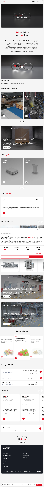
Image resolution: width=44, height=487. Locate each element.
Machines (5, 458)
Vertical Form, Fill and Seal (33, 97)
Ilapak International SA (8, 404)
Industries (33, 1)
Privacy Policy (31, 237)
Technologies (7, 455)
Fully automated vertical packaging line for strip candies (6, 341)
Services (5, 464)
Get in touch (6, 427)
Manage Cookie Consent (19, 471)
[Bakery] (4, 213)
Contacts (5, 466)
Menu (37, 1)
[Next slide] (23, 121)
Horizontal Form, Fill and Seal (11, 97)
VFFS (26, 163)
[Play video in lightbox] (22, 67)
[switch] (16, 249)
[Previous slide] (11, 347)
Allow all (36, 256)
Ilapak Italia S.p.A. (26, 404)
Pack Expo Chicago (6, 370)
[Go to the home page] (3, 1)
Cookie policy (11, 471)
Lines (4, 461)
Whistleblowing (27, 471)
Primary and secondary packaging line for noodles (36, 341)
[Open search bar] (42, 1)
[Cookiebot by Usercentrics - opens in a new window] (38, 229)
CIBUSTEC (4, 377)
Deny (8, 256)
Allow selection (22, 256)
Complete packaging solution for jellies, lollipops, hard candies (21, 340)
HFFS (4, 163)
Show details (38, 253)
